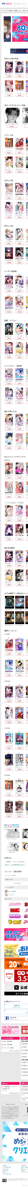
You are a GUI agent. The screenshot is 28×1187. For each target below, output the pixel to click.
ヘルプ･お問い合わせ (6, 1173)
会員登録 (4, 1165)
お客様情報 (23, 1165)
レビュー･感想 (22, 10)
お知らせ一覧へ (15, 1093)
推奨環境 (23, 1170)
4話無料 (19, 76)
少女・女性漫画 (7, 1044)
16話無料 (19, 539)
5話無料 (19, 152)
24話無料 (19, 171)
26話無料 (9, 217)
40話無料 (19, 311)
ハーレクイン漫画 (8, 1047)
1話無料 (19, 243)
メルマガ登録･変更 (6, 1167)
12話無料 (9, 76)
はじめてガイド (5, 1169)
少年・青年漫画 (7, 1041)
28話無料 (9, 769)
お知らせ (4, 1172)
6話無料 (19, 217)
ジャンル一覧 (4, 10)
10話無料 (9, 262)
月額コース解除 (24, 1167)
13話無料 (9, 722)
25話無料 (9, 171)
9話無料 (19, 383)
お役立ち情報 (5, 1170)
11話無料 (9, 357)
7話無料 (9, 95)
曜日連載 (16, 10)
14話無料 (19, 769)
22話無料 (9, 402)
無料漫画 (10, 10)
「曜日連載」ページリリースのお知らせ (10, 1088)
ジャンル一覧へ (15, 1050)
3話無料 (19, 95)
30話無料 (9, 383)
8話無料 (9, 198)
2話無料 (19, 795)
